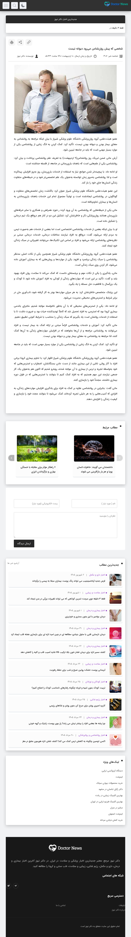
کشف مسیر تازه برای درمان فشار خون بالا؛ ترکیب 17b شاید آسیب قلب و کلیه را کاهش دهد (63, 652)
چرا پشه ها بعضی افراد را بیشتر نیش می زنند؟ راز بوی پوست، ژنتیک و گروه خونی (67, 723)
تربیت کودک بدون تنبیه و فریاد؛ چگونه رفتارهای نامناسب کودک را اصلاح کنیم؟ (68, 688)
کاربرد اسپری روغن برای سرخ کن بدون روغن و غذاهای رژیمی (77, 706)
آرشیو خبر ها (13, 563)
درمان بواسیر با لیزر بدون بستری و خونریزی (85, 616)
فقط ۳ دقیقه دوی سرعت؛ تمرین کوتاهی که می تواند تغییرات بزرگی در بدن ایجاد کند (66, 599)
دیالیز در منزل (116, 808)
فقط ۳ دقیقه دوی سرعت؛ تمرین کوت (106, 28)
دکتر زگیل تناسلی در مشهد (111, 789)
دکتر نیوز (88, 926)
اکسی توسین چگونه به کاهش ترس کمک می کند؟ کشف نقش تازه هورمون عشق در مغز (64, 741)
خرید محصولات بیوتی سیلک (109, 783)
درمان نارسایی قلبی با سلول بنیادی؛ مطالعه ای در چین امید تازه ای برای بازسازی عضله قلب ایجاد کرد (58, 634)
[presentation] (120, 458)
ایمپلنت (119, 777)
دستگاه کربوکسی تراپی (112, 771)
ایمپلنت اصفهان (115, 814)
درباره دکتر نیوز (118, 910)
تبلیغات (122, 905)
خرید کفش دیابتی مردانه (111, 820)
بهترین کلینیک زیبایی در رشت (109, 795)
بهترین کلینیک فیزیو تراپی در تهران (107, 801)
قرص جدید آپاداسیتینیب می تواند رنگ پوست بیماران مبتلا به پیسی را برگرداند (68, 581)
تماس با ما (61, 905)
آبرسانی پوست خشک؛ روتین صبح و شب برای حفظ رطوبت (77, 670)
